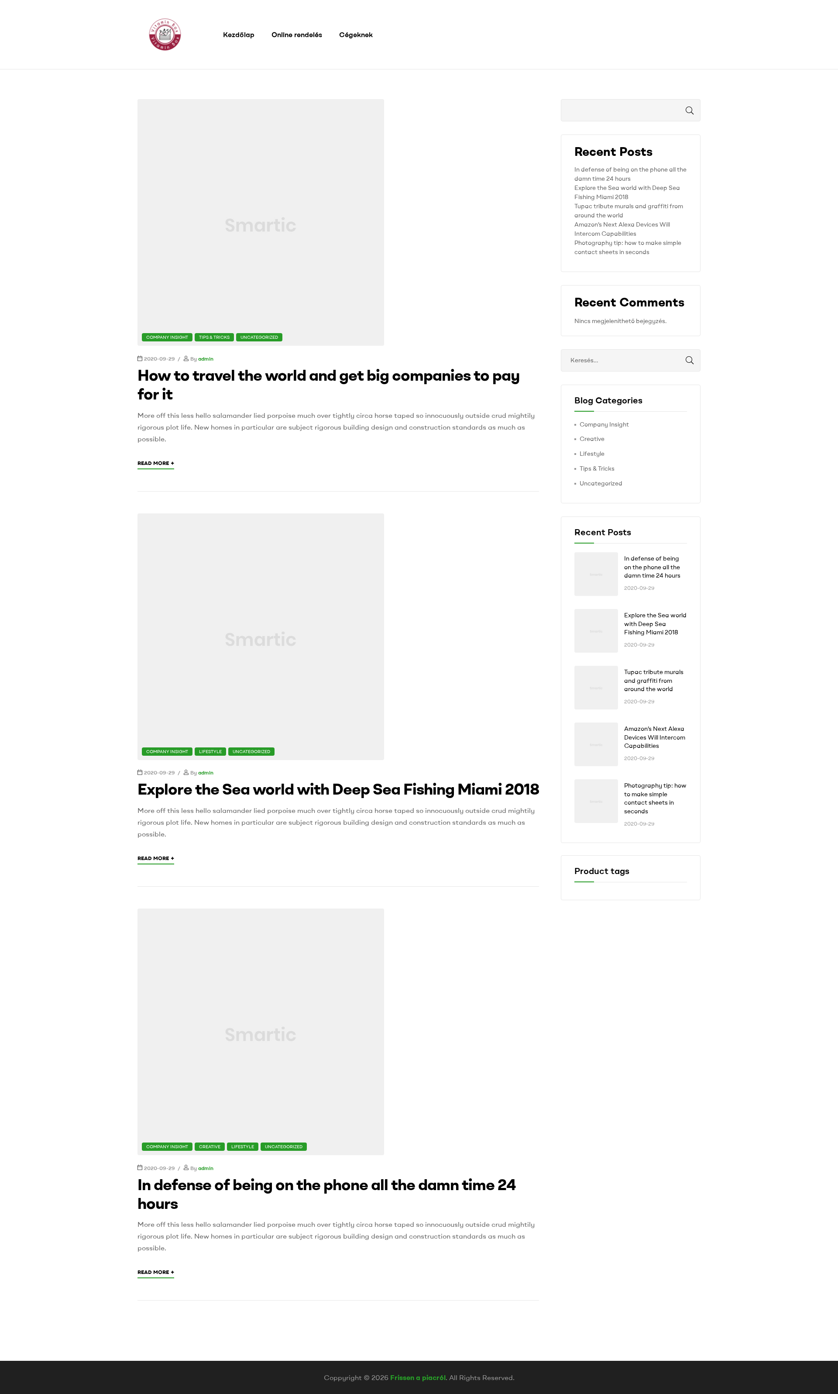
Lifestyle (210, 751)
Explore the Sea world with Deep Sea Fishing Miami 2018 (338, 788)
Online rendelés (296, 34)
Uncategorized (259, 337)
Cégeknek (356, 34)
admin (205, 358)
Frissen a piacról (418, 1377)
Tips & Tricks (214, 337)
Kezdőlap (238, 34)
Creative (209, 1147)
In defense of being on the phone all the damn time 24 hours (326, 1193)
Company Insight (167, 337)
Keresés (687, 110)
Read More (155, 463)
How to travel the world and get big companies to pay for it (328, 384)
